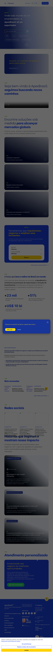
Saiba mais (9, 329)
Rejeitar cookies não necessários (26, 647)
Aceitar (26, 650)
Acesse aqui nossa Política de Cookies (10, 641)
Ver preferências (26, 644)
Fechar (19, 329)
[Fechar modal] (47, 322)
